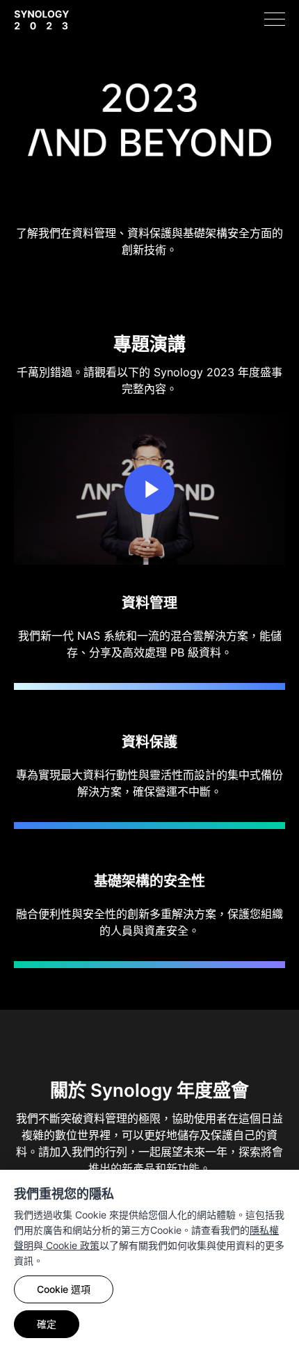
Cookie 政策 (71, 1245)
